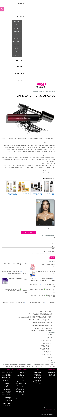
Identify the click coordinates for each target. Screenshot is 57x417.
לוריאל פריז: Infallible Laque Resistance (17, 273)
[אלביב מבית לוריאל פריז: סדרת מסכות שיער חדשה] (14, 263)
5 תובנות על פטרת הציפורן (46, 311)
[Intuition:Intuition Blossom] (33, 267)
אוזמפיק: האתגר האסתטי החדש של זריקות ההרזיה (40, 310)
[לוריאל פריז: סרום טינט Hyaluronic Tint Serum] (13, 302)
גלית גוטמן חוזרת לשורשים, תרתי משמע (43, 314)
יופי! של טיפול (46, 346)
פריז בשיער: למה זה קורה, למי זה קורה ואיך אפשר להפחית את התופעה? (35, 317)
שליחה (52, 257)
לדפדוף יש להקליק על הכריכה (46, 229)
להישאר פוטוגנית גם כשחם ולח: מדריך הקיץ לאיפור (40, 313)
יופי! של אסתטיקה (45, 340)
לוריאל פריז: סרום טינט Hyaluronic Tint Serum (15, 304)
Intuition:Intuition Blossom (48, 264)
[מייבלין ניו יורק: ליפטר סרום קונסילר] (39, 295)
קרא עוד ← (25, 266)
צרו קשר (50, 360)
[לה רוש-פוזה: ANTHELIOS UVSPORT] (33, 274)
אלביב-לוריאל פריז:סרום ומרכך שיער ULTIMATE (43, 280)
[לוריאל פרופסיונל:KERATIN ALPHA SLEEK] (5, 281)
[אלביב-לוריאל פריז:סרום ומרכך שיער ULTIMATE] (41, 278)
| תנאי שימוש (52, 375)
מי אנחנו (50, 336)
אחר (23, 372)
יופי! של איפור (46, 339)
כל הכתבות (49, 337)
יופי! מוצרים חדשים (44, 348)
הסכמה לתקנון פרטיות (49, 251)
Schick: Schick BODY (49, 284)
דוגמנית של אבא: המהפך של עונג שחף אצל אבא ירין (40, 327)
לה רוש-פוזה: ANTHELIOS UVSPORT (45, 271)
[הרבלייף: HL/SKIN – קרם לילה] (37, 289)
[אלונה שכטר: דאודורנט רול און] (37, 302)
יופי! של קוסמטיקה (45, 345)
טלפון (53, 246)
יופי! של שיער (46, 343)
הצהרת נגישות (51, 372)
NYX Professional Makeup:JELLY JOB (17, 290)
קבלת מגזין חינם (48, 359)
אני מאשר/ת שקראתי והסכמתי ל (43, 253)
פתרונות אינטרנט (49, 409)
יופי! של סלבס (46, 351)
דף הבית (50, 334)
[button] (2, 9)
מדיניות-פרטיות (35, 253)
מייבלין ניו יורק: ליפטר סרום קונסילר (51, 296)
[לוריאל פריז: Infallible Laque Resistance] (12, 271)
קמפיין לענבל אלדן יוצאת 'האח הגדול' (43, 328)
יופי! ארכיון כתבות (45, 354)
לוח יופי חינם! (49, 356)
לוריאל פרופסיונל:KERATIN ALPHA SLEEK (42, 325)
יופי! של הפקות (45, 349)
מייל (54, 241)
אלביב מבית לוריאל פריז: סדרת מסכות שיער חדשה (14, 265)
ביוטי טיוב (50, 357)
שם (54, 237)
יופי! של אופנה (46, 353)
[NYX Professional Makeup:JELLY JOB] (11, 289)
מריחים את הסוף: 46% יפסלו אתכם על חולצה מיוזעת (40, 316)
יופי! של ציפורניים (45, 342)
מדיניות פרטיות (51, 374)
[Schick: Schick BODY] (35, 284)
